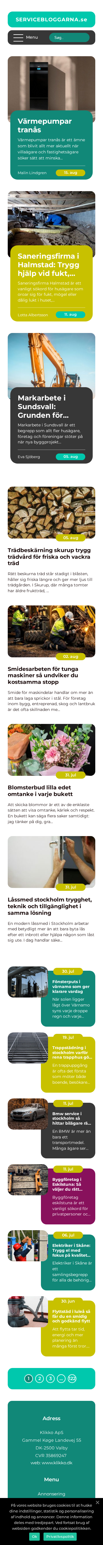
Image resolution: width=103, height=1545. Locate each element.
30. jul (68, 971)
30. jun (68, 1301)
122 (72, 1378)
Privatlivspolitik (60, 1536)
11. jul (68, 1103)
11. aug (70, 314)
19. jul (68, 1037)
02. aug (70, 656)
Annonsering (51, 1494)
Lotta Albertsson (33, 315)
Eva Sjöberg (29, 456)
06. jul (68, 1235)
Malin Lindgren (32, 172)
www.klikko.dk (57, 1462)
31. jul (70, 775)
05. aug (71, 456)
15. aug (70, 172)
